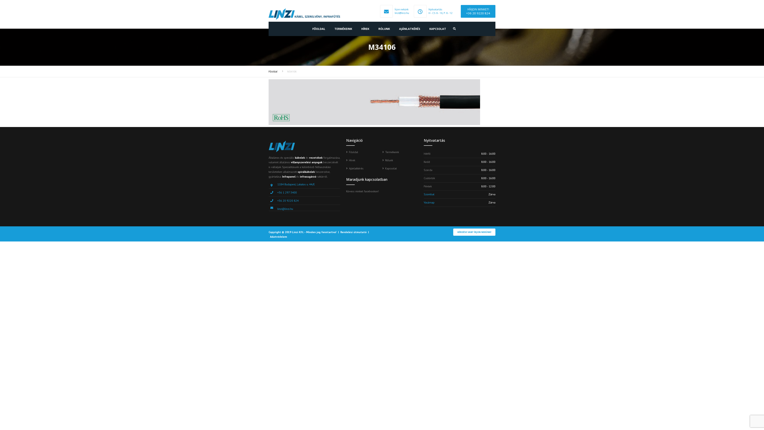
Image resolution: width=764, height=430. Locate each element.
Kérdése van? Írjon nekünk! (474, 232)
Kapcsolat (437, 29)
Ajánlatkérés (409, 29)
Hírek (365, 29)
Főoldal (318, 29)
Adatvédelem (278, 236)
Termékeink (343, 29)
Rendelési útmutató (353, 232)
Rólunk (384, 29)
